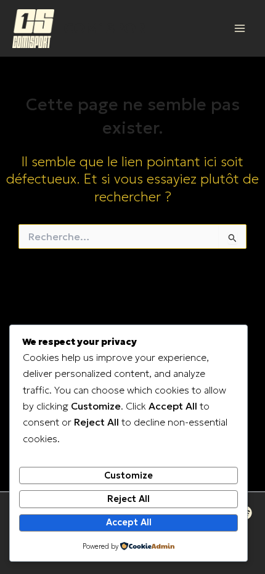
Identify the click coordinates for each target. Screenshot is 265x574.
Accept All (129, 522)
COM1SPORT (109, 28)
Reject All (128, 498)
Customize (128, 475)
